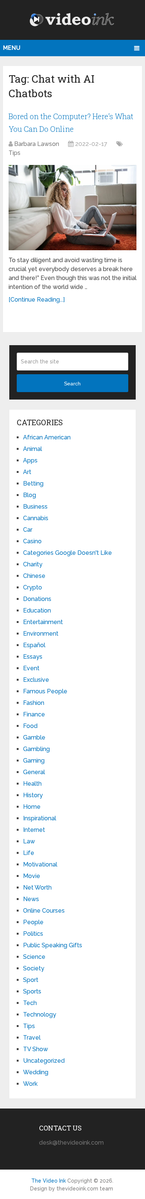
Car (27, 529)
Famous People (45, 691)
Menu (11, 47)
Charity (32, 564)
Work (30, 1083)
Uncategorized (44, 1060)
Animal (32, 448)
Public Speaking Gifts (52, 945)
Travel (32, 1037)
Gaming (34, 760)
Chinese (34, 575)
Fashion (33, 702)
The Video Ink (48, 1181)
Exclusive (36, 679)
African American (47, 437)
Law (29, 841)
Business (35, 506)
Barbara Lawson (36, 143)
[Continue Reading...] (37, 299)
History (33, 795)
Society (33, 968)
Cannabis (35, 518)
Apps (30, 460)
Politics (33, 933)
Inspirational (39, 818)
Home (32, 806)
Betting (33, 483)
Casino (32, 541)
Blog (29, 495)
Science (34, 956)
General (34, 772)
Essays (32, 656)
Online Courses (44, 910)
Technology (39, 1014)
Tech (30, 1002)
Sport (30, 979)
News (31, 899)
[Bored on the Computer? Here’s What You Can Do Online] (72, 208)
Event (31, 668)
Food (30, 725)
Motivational (40, 864)
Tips (14, 152)
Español (34, 645)
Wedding (35, 1072)
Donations (37, 598)
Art (27, 472)
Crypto (32, 587)
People (33, 922)
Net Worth (37, 887)
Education (37, 610)
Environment (40, 633)
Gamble (34, 737)
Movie (31, 876)
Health (32, 783)
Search (72, 384)
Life (28, 852)
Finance (34, 714)
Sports (32, 991)
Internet (34, 829)
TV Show (35, 1049)
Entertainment (43, 622)
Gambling (36, 749)
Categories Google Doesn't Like (67, 552)
